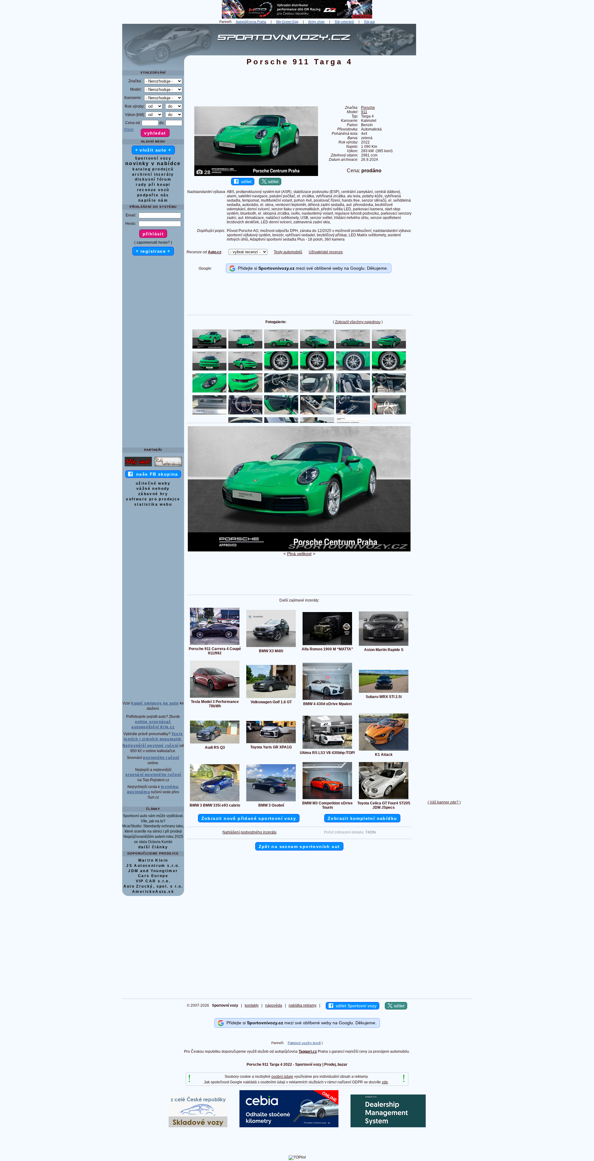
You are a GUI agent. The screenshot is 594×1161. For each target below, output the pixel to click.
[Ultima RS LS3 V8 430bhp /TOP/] (327, 748)
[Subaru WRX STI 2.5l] (383, 692)
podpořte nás (153, 195)
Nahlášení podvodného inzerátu (249, 832)
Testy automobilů (288, 252)
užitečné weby (153, 483)
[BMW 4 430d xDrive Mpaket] (327, 699)
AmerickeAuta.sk (153, 891)
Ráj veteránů (344, 22)
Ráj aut (369, 22)
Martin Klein (153, 860)
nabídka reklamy (302, 1005)
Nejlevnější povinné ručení (151, 745)
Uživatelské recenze (326, 252)
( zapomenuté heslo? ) (153, 242)
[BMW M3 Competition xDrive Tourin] (327, 799)
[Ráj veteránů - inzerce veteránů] (168, 466)
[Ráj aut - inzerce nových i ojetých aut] (138, 466)
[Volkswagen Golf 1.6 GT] (271, 698)
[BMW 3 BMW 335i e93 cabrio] (214, 801)
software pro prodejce (153, 499)
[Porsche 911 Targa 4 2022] (299, 550)
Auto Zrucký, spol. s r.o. (153, 886)
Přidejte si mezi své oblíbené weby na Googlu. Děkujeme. (311, 268)
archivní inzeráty (153, 174)
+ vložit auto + (153, 150)
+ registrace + (153, 251)
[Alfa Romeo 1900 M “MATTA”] (327, 645)
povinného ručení (161, 758)
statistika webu (153, 504)
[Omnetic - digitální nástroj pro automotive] (388, 1126)
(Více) (129, 129)
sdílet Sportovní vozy (355, 1005)
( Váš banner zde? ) (444, 802)
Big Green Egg (287, 22)
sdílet (245, 181)
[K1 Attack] (383, 750)
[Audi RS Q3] (214, 743)
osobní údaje (282, 1076)
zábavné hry (153, 494)
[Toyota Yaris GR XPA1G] (271, 743)
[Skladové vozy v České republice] (198, 1126)
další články (153, 847)
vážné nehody (153, 488)
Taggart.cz (308, 1051)
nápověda (273, 1005)
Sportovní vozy (153, 158)
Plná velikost (299, 553)
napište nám (153, 200)
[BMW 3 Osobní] (271, 801)
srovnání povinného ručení (153, 775)
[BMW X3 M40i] (271, 647)
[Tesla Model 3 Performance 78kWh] (214, 697)
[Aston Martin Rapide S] (383, 645)
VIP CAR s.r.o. (153, 881)
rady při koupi (153, 184)
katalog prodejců (153, 169)
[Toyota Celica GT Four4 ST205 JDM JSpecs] (383, 799)
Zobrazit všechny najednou (358, 322)
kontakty (252, 1005)
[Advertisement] (444, 116)
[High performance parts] (297, 17)
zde (385, 1082)
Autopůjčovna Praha (251, 22)
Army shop (316, 22)
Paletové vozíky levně (304, 1043)
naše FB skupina (155, 474)
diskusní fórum (153, 179)
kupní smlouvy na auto (155, 703)
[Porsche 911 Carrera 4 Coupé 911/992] (214, 644)
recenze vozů (153, 190)
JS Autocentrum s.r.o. (153, 865)
